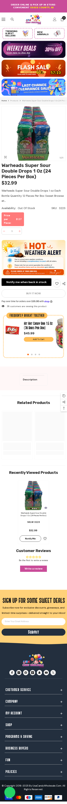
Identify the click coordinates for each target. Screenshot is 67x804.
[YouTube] (46, 672)
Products (14, 100)
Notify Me (30, 538)
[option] (33, 6)
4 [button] (39, 354)
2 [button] (32, 354)
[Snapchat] (39, 672)
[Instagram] (19, 672)
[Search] (12, 19)
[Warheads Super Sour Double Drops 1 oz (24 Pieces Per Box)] (33, 495)
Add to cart (38, 339)
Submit (33, 632)
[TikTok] (32, 672)
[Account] (54, 19)
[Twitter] (53, 672)
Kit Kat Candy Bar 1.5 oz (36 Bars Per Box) (38, 325)
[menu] (3, 19)
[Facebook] (12, 672)
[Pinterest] (25, 672)
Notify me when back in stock (26, 282)
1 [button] (28, 354)
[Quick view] (45, 508)
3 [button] (35, 354)
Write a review (34, 568)
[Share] (63, 283)
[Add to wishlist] (45, 538)
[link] (57, 283)
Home (4, 100)
